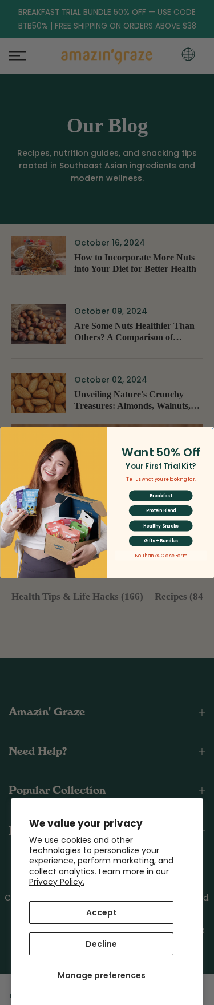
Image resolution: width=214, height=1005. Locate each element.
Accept (101, 912)
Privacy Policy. (56, 881)
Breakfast (161, 495)
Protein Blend (160, 511)
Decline (101, 944)
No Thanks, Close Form (160, 556)
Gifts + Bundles (160, 541)
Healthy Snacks (160, 525)
